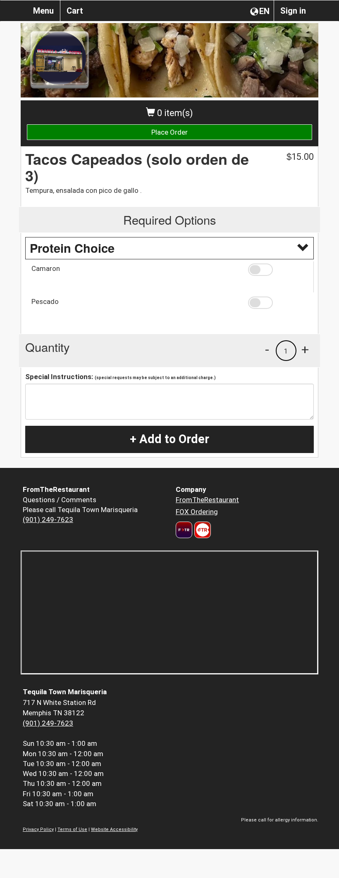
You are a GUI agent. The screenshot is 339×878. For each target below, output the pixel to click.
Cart (75, 11)
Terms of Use (72, 829)
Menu (43, 11)
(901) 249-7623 (48, 519)
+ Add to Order (169, 439)
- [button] (267, 349)
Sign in (293, 11)
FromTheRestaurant (207, 500)
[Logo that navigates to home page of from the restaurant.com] (184, 530)
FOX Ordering (197, 512)
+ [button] (305, 349)
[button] (278, 269)
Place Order (169, 132)
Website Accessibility (114, 829)
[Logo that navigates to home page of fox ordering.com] (201, 530)
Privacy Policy (38, 829)
